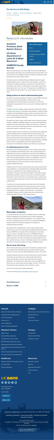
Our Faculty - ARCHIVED (26, 13)
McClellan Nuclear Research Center (10, 341)
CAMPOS (31, 59)
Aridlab (31, 48)
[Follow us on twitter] (12, 382)
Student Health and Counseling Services (12, 361)
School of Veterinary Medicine (9, 326)
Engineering (31, 317)
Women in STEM (37, 13)
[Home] (9, 378)
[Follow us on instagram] (6, 382)
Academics (15, 13)
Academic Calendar (33, 361)
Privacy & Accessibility (27, 415)
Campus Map (31, 333)
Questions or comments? (13, 415)
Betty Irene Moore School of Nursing (11, 312)
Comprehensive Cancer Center (9, 339)
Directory (30, 364)
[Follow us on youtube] (16, 382)
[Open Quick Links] (51, 2)
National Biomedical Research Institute (11, 344)
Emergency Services (33, 339)
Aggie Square (5, 333)
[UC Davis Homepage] (5, 2)
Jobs (29, 373)
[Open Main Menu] (44, 2)
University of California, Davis (12, 412)
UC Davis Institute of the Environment (11, 354)
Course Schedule (32, 370)
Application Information (34, 367)
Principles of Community (40, 415)
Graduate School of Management (10, 315)
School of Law (5, 320)
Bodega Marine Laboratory (8, 336)
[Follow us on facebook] (2, 382)
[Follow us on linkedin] (9, 382)
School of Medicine (6, 323)
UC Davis (9, 13)
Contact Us (6, 396)
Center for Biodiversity (35, 63)
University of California (26, 417)
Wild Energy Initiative (34, 51)
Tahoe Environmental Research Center (11, 352)
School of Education (6, 317)
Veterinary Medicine (6, 367)
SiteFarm (34, 425)
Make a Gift (6, 400)
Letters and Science (33, 320)
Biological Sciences (33, 315)
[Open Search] (48, 2)
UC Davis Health (5, 364)
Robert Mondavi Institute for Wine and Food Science (13, 348)
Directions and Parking (34, 336)
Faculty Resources (13, 282)
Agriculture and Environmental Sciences (39, 312)
